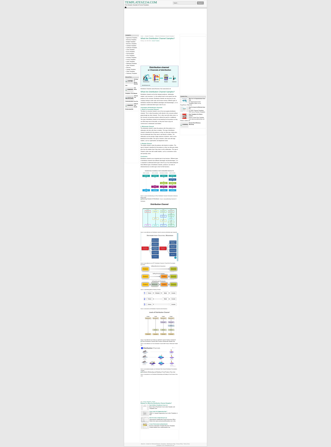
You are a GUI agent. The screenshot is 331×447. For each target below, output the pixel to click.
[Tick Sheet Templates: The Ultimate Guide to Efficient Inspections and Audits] (129, 89)
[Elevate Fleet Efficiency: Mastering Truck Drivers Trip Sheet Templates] (184, 124)
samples (153, 401)
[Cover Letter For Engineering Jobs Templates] (145, 415)
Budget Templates (131, 41)
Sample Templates (149, 36)
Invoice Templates (131, 59)
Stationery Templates (131, 73)
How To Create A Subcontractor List (158, 417)
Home (142, 36)
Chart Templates (130, 49)
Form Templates (130, 55)
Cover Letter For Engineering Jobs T (158, 411)
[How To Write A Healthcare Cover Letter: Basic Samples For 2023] (145, 409)
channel (144, 401)
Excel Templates (130, 51)
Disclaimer (163, 444)
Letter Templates (130, 61)
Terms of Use (187, 444)
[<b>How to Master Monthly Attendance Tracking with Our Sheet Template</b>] (129, 82)
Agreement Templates (131, 37)
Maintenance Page (171, 444)
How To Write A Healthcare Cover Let (158, 405)
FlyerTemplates (130, 53)
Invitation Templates (131, 57)
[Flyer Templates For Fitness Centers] (184, 118)
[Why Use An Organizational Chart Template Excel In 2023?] (184, 102)
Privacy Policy (179, 444)
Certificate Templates (131, 47)
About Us (143, 444)
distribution (149, 401)
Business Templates (131, 43)
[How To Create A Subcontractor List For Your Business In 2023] (145, 421)
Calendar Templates (131, 45)
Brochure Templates (131, 39)
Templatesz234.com (141, 2)
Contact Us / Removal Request (153, 444)
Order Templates (130, 65)
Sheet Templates (130, 71)
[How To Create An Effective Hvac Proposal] (184, 111)
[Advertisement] (165, 21)
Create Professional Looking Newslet (158, 424)
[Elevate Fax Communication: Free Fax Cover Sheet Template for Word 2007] (130, 98)
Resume (128, 67)
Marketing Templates (131, 63)
